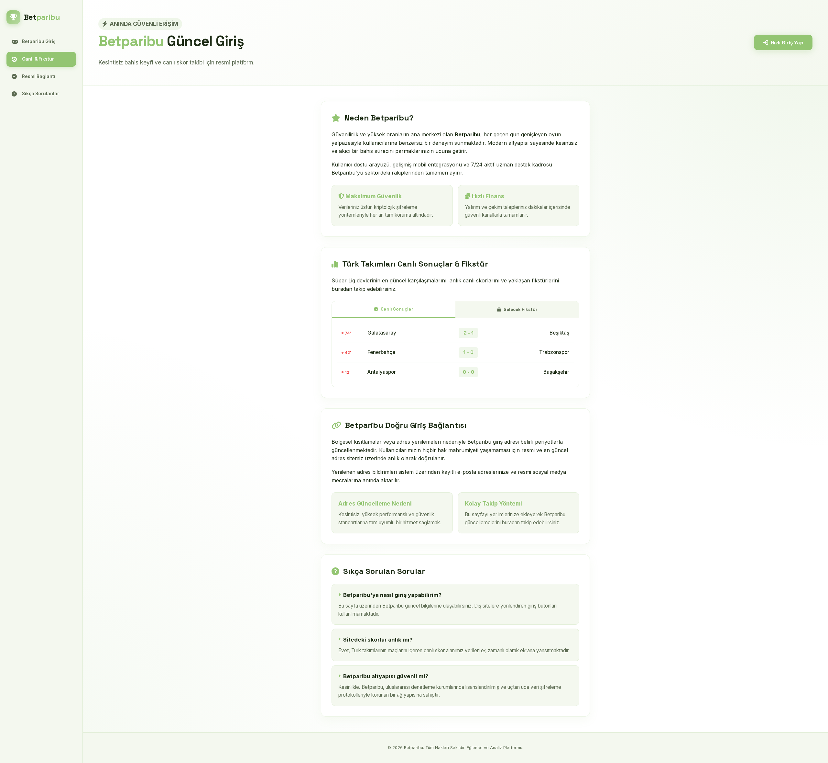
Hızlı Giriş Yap (787, 42)
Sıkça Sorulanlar (40, 93)
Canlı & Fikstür (38, 59)
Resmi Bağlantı (38, 76)
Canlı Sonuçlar (397, 309)
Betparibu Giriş (38, 41)
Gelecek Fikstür (521, 309)
